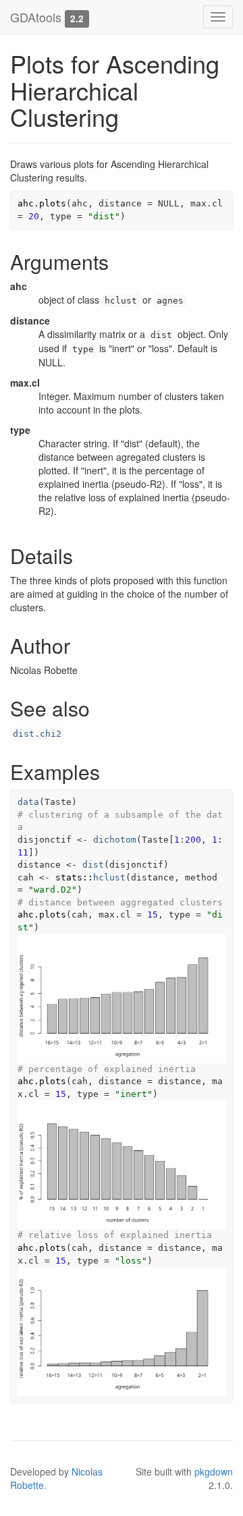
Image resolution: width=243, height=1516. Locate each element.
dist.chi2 (37, 734)
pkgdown (213, 1471)
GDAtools (35, 17)
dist (93, 865)
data (28, 802)
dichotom (114, 840)
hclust (109, 877)
